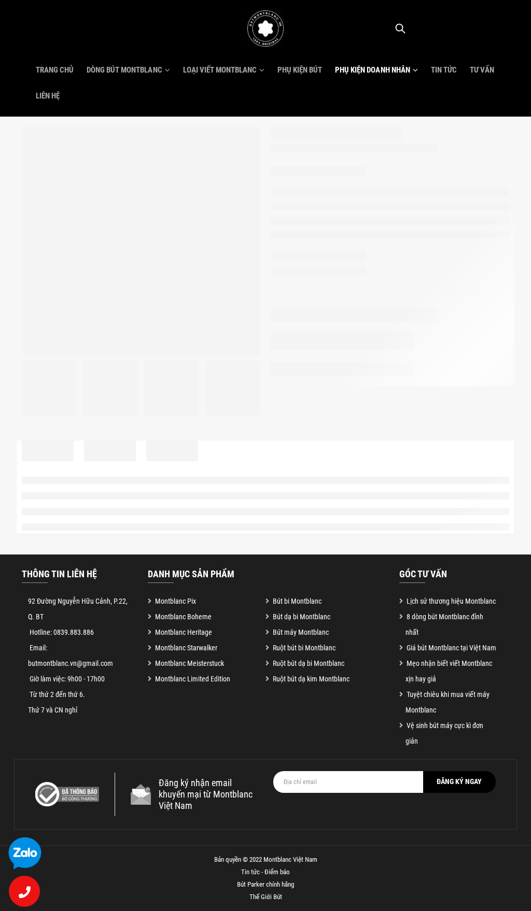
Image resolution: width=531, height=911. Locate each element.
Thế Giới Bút (265, 897)
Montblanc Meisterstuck (189, 663)
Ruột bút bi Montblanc (304, 648)
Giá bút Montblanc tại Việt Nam (451, 648)
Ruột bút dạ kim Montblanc (311, 679)
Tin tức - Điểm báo (265, 872)
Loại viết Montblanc (220, 70)
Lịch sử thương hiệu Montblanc (451, 601)
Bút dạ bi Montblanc (301, 617)
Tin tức (444, 70)
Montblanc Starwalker (186, 648)
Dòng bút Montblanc (124, 70)
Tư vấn (482, 70)
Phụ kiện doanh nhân (372, 70)
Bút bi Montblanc (297, 601)
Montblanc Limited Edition (192, 679)
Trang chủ (55, 70)
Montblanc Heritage (183, 632)
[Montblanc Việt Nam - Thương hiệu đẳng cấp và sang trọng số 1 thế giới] (265, 28)
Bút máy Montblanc (301, 632)
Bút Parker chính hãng (265, 884)
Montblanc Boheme (183, 617)
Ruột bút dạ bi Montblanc (308, 663)
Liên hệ (48, 96)
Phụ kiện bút (299, 70)
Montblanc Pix (175, 601)
